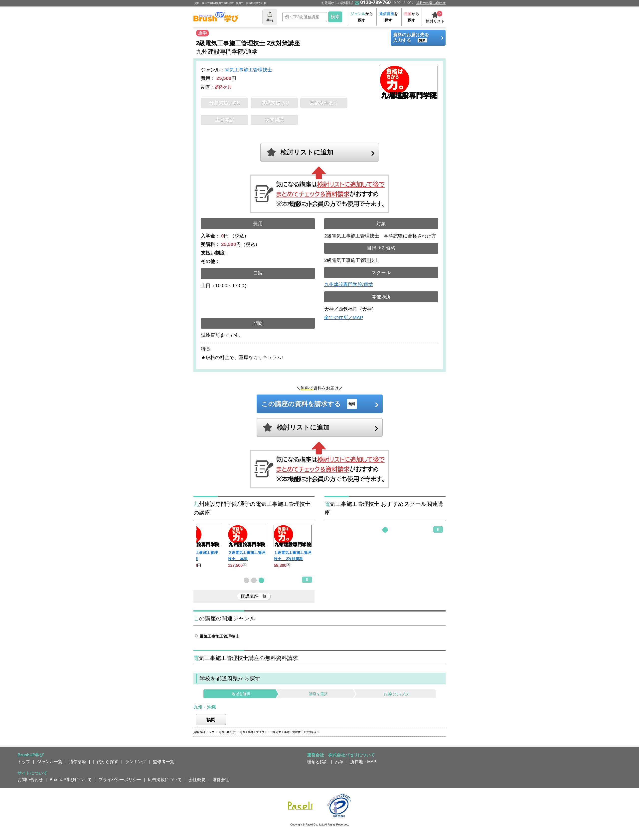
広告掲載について (165, 779)
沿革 (339, 761)
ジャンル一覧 (49, 761)
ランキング (135, 761)
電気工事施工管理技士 (248, 69)
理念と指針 (317, 761)
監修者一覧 (163, 761)
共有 (269, 20)
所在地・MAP (363, 761)
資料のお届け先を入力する (411, 37)
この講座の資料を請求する (309, 404)
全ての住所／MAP (343, 317)
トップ (23, 761)
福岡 (210, 719)
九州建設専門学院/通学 (348, 284)
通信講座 (77, 761)
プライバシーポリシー (120, 779)
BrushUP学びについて (71, 779)
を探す (388, 16)
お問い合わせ (30, 779)
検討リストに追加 (307, 152)
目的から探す (105, 761)
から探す (361, 16)
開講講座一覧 (254, 596)
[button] (246, 580)
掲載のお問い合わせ (431, 3)
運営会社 (220, 779)
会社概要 (196, 779)
